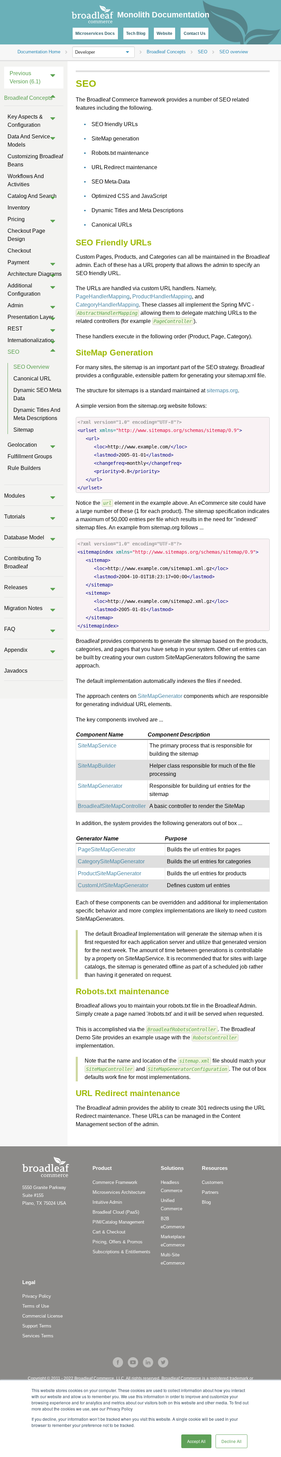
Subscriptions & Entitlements (121, 1251)
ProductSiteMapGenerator (109, 873)
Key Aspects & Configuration (25, 121)
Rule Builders (24, 468)
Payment (18, 262)
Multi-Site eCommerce (173, 1259)
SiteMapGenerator (160, 696)
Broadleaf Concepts (28, 98)
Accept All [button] (196, 1441)
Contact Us (195, 33)
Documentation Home (38, 51)
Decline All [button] (231, 1441)
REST (15, 329)
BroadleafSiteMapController (112, 806)
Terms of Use (35, 1306)
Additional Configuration (24, 290)
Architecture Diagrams (35, 274)
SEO (13, 352)
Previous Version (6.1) (25, 77)
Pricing (16, 219)
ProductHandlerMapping (162, 296)
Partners (210, 1192)
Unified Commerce (171, 1204)
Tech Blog (135, 33)
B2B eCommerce (173, 1222)
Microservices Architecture (119, 1192)
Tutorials (14, 517)
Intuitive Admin (107, 1202)
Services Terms (37, 1335)
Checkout (19, 251)
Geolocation (22, 445)
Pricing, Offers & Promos (118, 1241)
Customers (212, 1182)
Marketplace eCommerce (173, 1240)
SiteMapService (97, 745)
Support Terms (36, 1325)
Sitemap (23, 430)
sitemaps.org (222, 390)
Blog (206, 1202)
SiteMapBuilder (96, 766)
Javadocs (15, 671)
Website (164, 33)
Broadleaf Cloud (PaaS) (116, 1212)
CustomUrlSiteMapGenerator (113, 885)
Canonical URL (32, 378)
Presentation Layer (30, 317)
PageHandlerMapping (103, 296)
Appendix (15, 650)
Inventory (19, 208)
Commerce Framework (115, 1182)
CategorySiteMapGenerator (111, 861)
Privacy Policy (36, 1296)
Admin (15, 305)
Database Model (24, 537)
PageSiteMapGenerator (106, 849)
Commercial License (42, 1316)
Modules (14, 496)
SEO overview (31, 367)
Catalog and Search (32, 196)
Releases (15, 587)
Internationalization (31, 340)
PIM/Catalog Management (118, 1222)
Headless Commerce (171, 1186)
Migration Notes (23, 608)
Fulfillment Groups (30, 456)
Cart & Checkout (109, 1232)
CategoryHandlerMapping (107, 305)
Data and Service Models (29, 141)
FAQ (9, 629)
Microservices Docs (95, 33)
